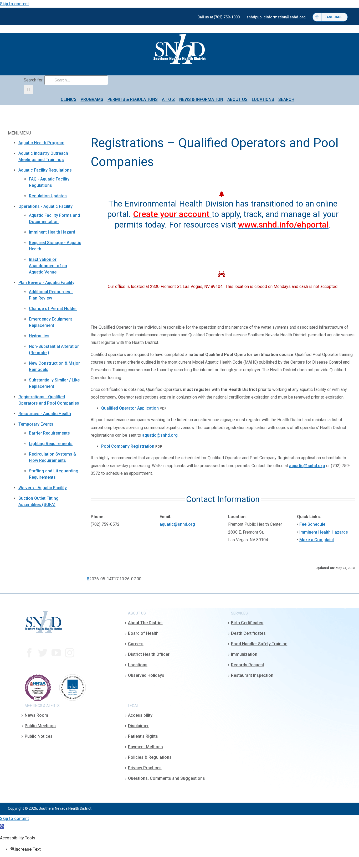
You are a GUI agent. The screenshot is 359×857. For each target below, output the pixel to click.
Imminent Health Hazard (52, 232)
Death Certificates (248, 633)
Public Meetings (40, 725)
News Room (36, 715)
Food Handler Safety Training (259, 643)
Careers (135, 643)
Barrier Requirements (49, 433)
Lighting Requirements (51, 443)
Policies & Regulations (150, 757)
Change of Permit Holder (53, 308)
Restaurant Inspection (252, 675)
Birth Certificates (247, 622)
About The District (145, 622)
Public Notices (39, 736)
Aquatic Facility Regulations (45, 170)
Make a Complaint (316, 539)
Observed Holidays (146, 675)
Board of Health (143, 633)
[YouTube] (56, 653)
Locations (137, 664)
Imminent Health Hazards (323, 532)
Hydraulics (39, 335)
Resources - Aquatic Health (44, 413)
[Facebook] (29, 653)
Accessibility (140, 715)
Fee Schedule (312, 524)
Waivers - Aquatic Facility (42, 487)
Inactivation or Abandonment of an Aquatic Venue (48, 266)
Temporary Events (35, 424)
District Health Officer (149, 654)
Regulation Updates (48, 195)
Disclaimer (138, 725)
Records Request (247, 664)
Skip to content (14, 3)
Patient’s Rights (143, 736)
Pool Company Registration (127, 446)
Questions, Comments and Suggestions (166, 778)
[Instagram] (69, 653)
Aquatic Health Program (41, 142)
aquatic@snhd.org (160, 435)
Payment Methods (145, 746)
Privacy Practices (145, 767)
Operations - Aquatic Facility (45, 206)
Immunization (244, 654)
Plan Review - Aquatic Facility (46, 282)
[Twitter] (43, 653)
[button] (2, 826)
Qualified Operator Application (130, 408)
